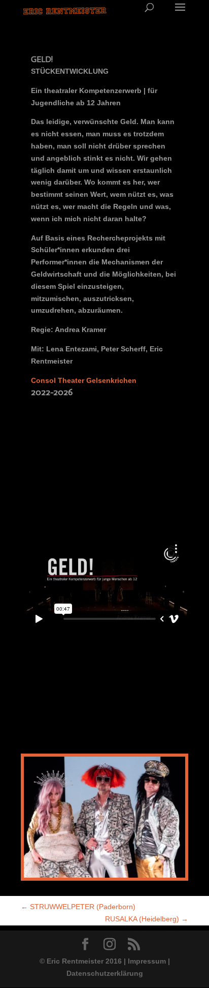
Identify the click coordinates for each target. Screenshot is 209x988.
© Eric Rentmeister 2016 (82, 961)
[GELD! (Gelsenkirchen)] (104, 878)
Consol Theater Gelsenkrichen (83, 380)
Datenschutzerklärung (104, 973)
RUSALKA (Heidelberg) (146, 919)
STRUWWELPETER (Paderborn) (78, 907)
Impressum (147, 961)
